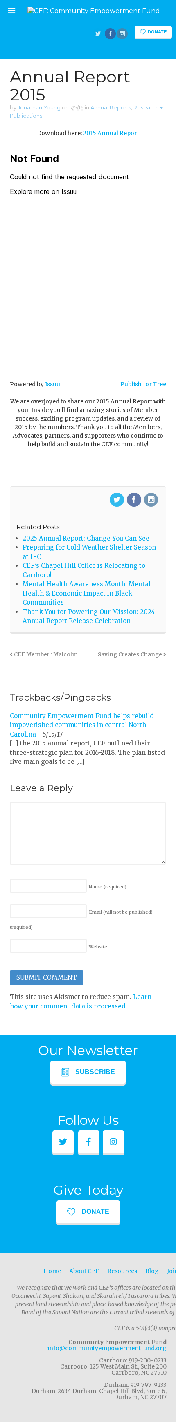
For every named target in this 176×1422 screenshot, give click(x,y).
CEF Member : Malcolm (45, 654)
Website (98, 947)
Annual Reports (110, 107)
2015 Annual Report (111, 133)
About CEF (84, 1271)
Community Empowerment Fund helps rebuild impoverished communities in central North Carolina (82, 725)
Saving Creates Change (130, 654)
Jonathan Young (39, 107)
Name (107, 887)
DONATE (95, 1211)
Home (52, 1271)
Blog (152, 1271)
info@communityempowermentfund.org (107, 1348)
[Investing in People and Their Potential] (93, 11)
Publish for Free (143, 384)
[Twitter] (117, 500)
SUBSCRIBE (95, 1071)
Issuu (52, 384)
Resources (122, 1271)
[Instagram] (152, 500)
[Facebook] (134, 500)
